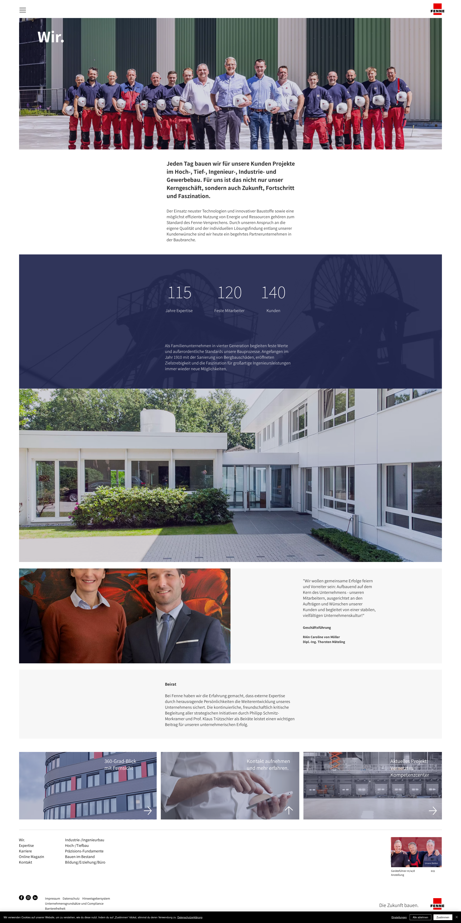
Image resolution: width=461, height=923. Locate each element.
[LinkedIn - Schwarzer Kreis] (35, 897)
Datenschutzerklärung (189, 917)
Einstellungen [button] (399, 917)
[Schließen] (457, 917)
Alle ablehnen (420, 917)
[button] (22, 10)
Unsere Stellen (431, 863)
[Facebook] (21, 897)
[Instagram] (28, 897)
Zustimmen (443, 917)
